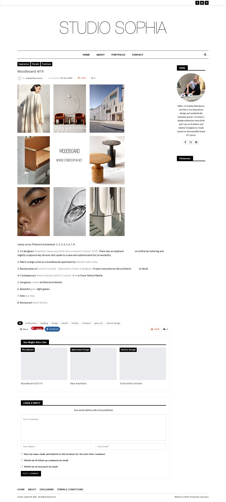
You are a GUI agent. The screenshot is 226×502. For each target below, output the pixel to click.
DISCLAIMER (47, 489)
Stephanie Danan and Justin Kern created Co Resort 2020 (66, 251)
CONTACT (137, 54)
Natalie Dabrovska (86, 261)
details (65, 323)
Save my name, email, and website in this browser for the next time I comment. (64, 454)
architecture (31, 323)
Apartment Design (80, 349)
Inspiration (24, 64)
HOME (86, 54)
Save (39, 328)
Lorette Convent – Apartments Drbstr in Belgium (64, 268)
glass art (99, 323)
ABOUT (100, 54)
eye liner (30, 295)
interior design (113, 323)
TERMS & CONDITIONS (70, 489)
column (35, 282)
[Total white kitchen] (143, 364)
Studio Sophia (23, 497)
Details (35, 64)
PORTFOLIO (118, 54)
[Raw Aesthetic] (93, 364)
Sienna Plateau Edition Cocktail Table (56, 275)
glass (33, 288)
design (55, 323)
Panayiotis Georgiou (199, 497)
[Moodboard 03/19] (44, 364)
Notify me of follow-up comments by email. (46, 460)
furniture (86, 323)
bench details (40, 302)
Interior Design (128, 349)
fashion (75, 323)
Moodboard (28, 349)
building (44, 323)
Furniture (46, 64)
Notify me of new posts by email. (41, 466)
